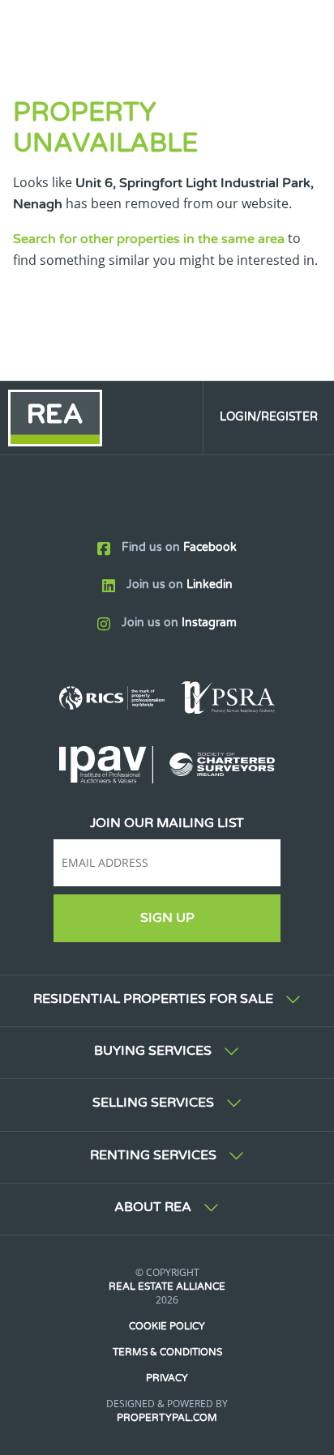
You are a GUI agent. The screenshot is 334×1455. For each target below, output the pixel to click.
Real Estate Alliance (167, 1286)
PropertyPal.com (167, 1418)
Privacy (167, 1378)
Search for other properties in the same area (149, 239)
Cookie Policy (167, 1326)
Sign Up (167, 918)
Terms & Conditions (167, 1352)
